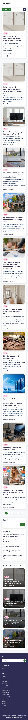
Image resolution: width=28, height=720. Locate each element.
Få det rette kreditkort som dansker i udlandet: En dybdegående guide (13, 171)
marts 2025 (5, 704)
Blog (7, 33)
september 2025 (6, 693)
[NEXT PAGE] (21, 509)
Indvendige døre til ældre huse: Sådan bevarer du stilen (12, 308)
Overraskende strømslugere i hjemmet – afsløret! (13, 536)
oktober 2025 (5, 691)
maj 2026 (4, 677)
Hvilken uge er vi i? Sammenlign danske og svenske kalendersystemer (13, 85)
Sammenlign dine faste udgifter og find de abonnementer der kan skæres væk (13, 553)
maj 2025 (4, 702)
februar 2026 (5, 682)
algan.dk (7, 3)
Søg (4, 516)
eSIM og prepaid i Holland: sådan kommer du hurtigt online (13, 216)
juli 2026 (4, 673)
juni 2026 (4, 675)
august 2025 (5, 695)
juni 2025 (4, 700)
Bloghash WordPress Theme (14, 714)
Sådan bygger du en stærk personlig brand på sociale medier (13, 489)
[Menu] (25, 3)
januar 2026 (5, 684)
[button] (9, 49)
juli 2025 (4, 697)
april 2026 (4, 679)
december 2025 (6, 686)
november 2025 (6, 688)
